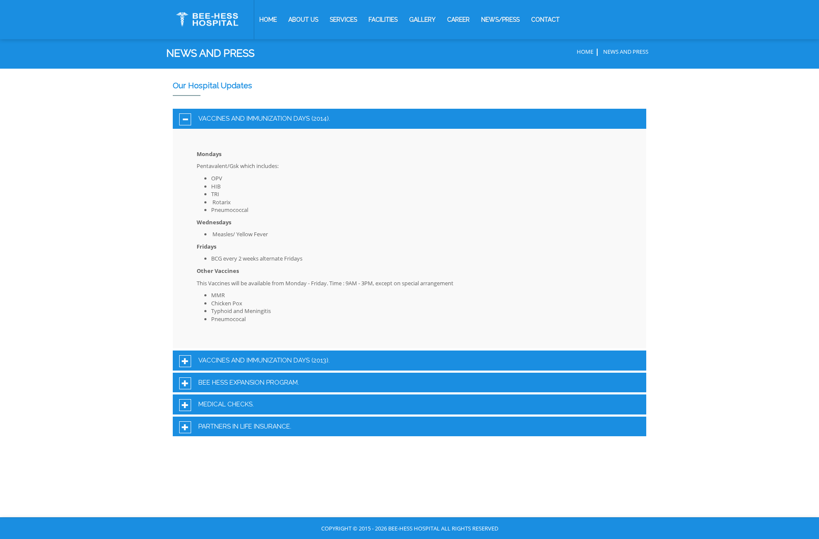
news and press (625, 51)
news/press (500, 19)
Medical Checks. (226, 404)
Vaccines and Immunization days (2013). (264, 360)
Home (268, 19)
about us (303, 19)
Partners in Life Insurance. (244, 426)
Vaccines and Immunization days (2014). (264, 118)
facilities (383, 19)
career (458, 19)
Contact (545, 19)
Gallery (422, 19)
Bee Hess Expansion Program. (248, 382)
